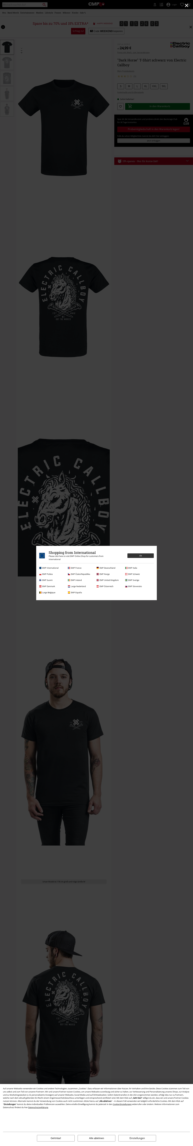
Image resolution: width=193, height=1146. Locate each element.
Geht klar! (56, 1138)
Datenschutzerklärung (38, 1107)
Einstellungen (137, 1138)
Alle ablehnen (96, 1138)
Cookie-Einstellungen (122, 1104)
